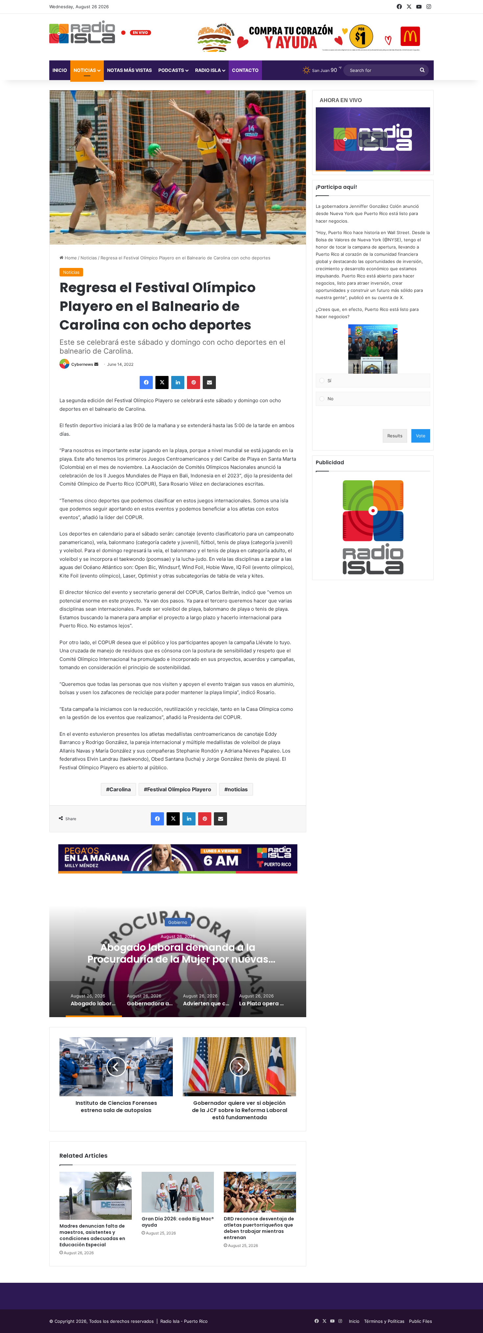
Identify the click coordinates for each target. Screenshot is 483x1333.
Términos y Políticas (384, 1321)
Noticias (85, 70)
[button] (373, 349)
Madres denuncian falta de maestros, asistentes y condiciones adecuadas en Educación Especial (92, 1235)
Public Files (420, 1321)
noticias (238, 789)
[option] (177, 951)
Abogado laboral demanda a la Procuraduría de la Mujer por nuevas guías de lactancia (177, 959)
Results (394, 435)
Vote (421, 435)
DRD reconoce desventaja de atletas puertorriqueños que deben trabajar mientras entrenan (259, 1228)
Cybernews (82, 364)
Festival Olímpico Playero (179, 789)
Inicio (60, 70)
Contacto (245, 70)
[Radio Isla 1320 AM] (82, 31)
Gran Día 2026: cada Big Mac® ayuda (178, 1221)
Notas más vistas (129, 70)
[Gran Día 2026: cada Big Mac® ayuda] (178, 1192)
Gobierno (177, 922)
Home (70, 257)
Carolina (120, 789)
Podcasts (171, 70)
